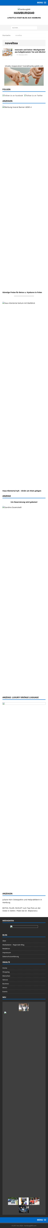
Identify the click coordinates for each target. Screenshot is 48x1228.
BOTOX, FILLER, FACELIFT (12, 908)
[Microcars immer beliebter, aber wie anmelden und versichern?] (13, 1201)
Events (4, 991)
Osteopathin (18, 899)
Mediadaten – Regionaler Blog (13, 945)
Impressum (6, 952)
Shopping (5, 972)
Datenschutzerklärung (10, 956)
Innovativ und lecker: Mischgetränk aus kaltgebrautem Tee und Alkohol (30, 51)
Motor (4, 987)
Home (4, 968)
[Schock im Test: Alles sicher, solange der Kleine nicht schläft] (24, 1209)
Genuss (5, 980)
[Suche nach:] (24, 27)
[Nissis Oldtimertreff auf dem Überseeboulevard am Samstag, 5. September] (35, 1201)
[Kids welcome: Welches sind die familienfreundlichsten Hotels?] (24, 1007)
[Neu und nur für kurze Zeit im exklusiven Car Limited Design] (24, 1201)
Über (4, 941)
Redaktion (6, 948)
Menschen (6, 976)
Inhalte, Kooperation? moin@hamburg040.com (24, 66)
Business (5, 984)
